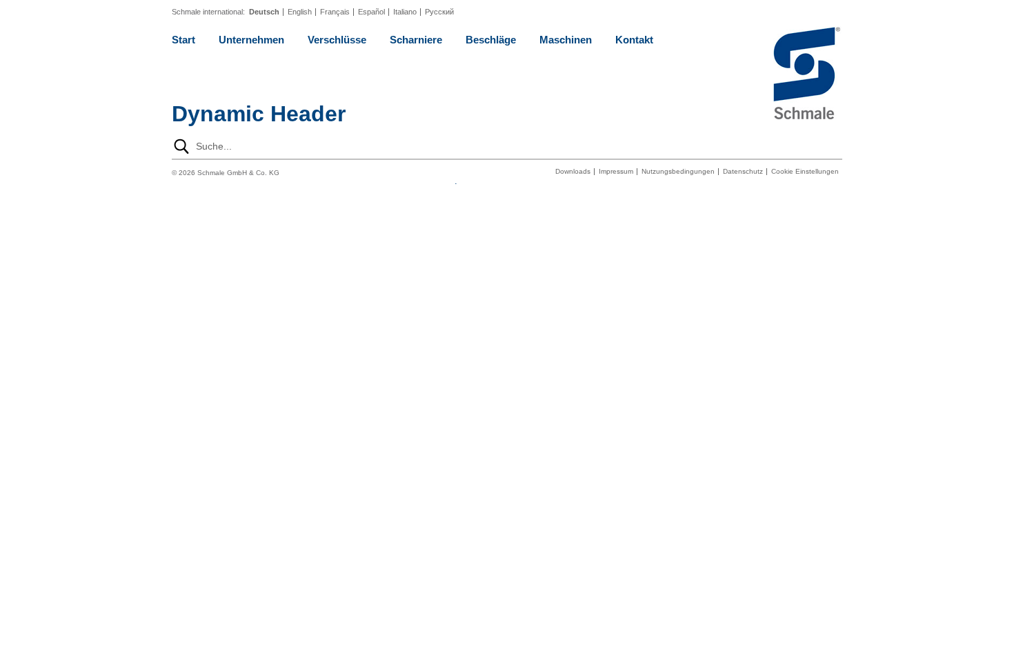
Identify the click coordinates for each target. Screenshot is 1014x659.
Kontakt (634, 40)
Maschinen (565, 40)
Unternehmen (251, 40)
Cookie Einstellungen (805, 171)
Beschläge (491, 40)
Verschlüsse (337, 40)
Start (183, 40)
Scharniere (416, 40)
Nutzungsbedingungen (678, 171)
